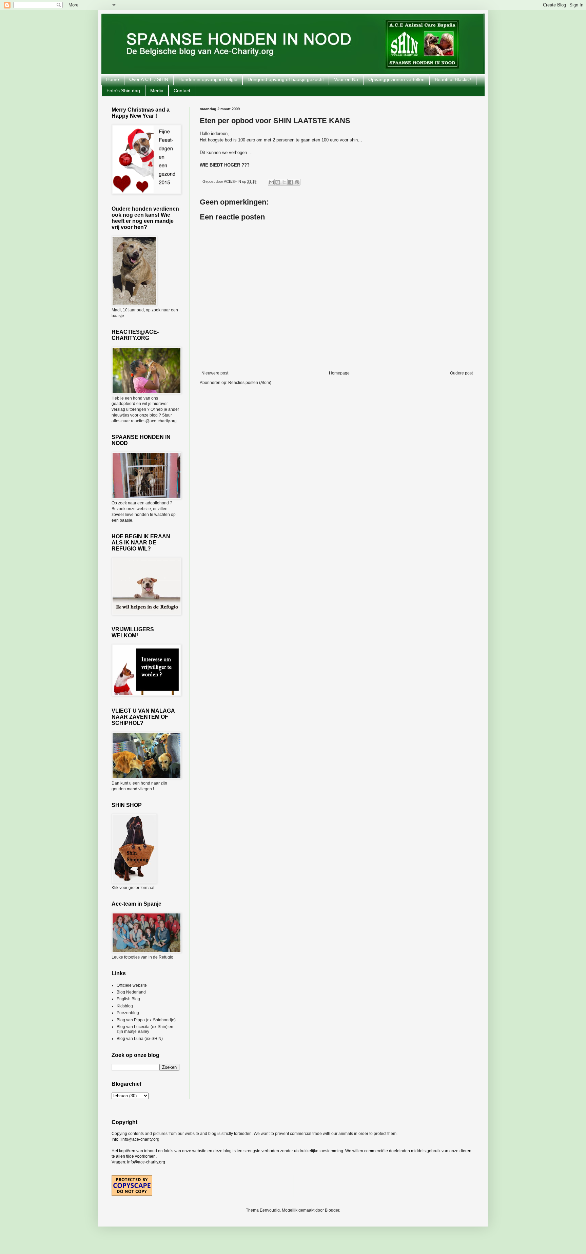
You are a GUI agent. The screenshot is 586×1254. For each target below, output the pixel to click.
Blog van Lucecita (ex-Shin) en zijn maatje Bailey (145, 1029)
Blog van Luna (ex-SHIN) (140, 1038)
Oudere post (461, 373)
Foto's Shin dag (123, 90)
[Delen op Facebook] (290, 182)
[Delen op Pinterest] (297, 182)
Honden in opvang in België (207, 79)
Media (156, 90)
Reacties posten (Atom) (249, 382)
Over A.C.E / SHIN (148, 79)
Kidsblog (125, 1006)
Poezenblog (128, 1012)
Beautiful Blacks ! (453, 79)
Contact (182, 90)
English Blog (128, 999)
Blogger (332, 1210)
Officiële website (132, 985)
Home (112, 79)
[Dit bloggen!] (277, 182)
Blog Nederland (131, 992)
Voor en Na (346, 79)
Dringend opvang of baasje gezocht (286, 79)
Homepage (339, 373)
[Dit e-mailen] (271, 182)
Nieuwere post (214, 373)
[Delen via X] (284, 182)
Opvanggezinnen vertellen (396, 79)
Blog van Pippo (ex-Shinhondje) (146, 1020)
